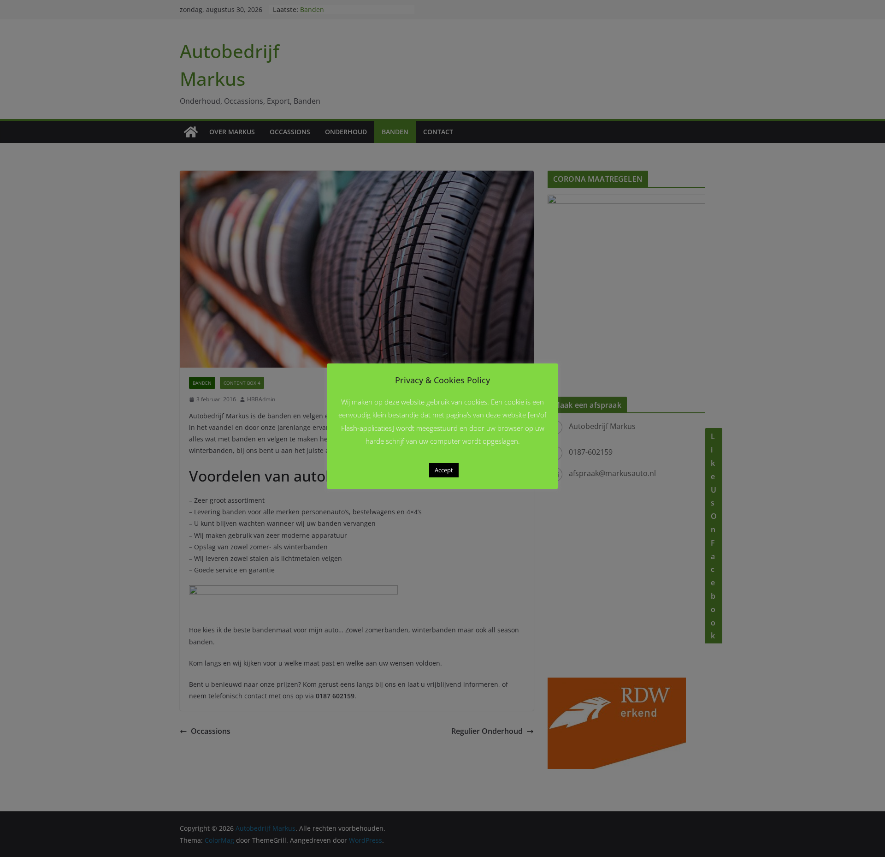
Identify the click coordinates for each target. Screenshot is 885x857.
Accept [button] (444, 470)
